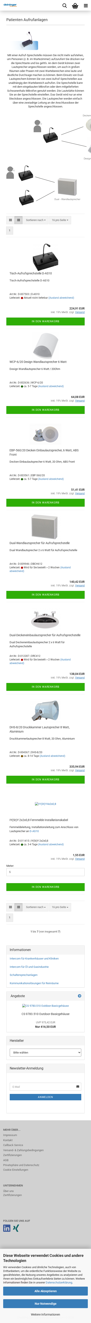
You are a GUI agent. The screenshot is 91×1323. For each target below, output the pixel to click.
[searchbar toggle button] (64, 5)
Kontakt (7, 1140)
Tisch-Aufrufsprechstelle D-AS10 (31, 273)
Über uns (8, 1191)
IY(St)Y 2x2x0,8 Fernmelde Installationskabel (39, 820)
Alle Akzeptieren (45, 1291)
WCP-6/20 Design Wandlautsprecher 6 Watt (38, 362)
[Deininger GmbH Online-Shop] (8, 5)
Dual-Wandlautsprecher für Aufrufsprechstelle (40, 543)
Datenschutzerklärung (59, 1282)
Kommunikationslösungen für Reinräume (34, 983)
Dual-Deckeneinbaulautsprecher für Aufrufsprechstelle (45, 635)
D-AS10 (34, 831)
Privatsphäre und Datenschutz (21, 1165)
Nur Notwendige (46, 1303)
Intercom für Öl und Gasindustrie (29, 966)
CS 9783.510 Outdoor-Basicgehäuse (45, 1014)
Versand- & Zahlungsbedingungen (23, 1150)
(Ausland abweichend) (61, 297)
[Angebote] (79, 996)
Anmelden (45, 1097)
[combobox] (35, 220)
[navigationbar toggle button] (85, 5)
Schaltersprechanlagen (23, 975)
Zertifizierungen (12, 1155)
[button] (10, 220)
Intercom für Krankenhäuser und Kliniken (34, 958)
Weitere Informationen (45, 1314)
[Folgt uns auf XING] (16, 1230)
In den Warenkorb (45, 321)
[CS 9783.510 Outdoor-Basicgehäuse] (45, 1006)
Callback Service (13, 1145)
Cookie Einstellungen (15, 1169)
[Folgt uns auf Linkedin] (6, 1230)
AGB (5, 1160)
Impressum (10, 1135)
